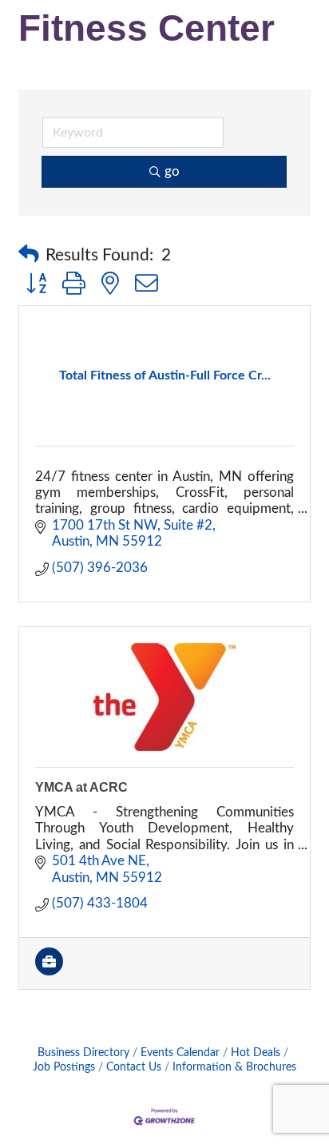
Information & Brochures (234, 1067)
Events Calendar (180, 1053)
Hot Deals (255, 1053)
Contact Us (133, 1067)
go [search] (172, 171)
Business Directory (83, 1053)
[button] (28, 255)
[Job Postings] (49, 971)
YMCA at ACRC (81, 787)
